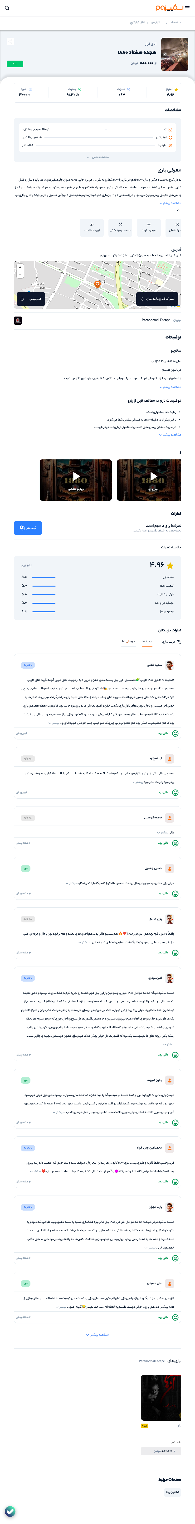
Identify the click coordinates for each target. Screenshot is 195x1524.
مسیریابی (35, 299)
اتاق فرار (155, 23)
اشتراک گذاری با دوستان (160, 299)
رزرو (15, 63)
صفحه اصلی (173, 23)
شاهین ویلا (172, 1492)
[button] (97, 285)
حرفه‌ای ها (128, 641)
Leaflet (172, 306)
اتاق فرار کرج (137, 23)
